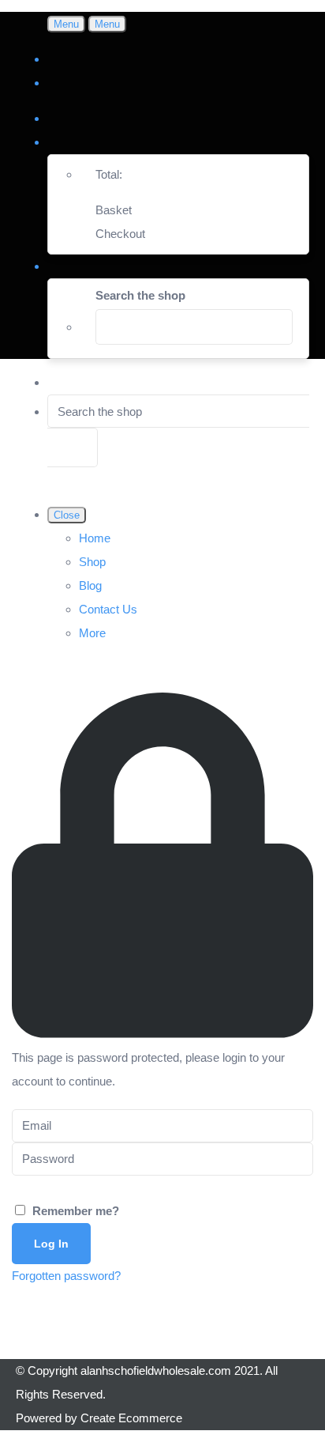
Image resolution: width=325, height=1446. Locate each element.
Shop (92, 561)
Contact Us (108, 609)
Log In (51, 1243)
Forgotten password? (66, 1275)
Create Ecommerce (131, 1418)
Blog (90, 585)
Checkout (120, 233)
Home (94, 538)
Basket (113, 210)
